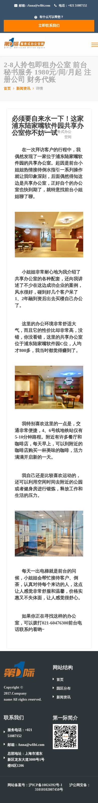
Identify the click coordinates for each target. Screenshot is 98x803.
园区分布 (64, 688)
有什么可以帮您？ (51, 17)
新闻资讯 (23, 88)
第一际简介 (65, 717)
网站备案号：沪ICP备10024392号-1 (35, 785)
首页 (7, 88)
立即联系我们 (49, 25)
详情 (39, 88)
